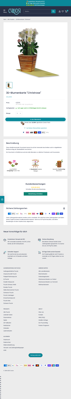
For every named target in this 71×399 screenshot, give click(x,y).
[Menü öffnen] (4, 10)
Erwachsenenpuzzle (9, 298)
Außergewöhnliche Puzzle (10, 271)
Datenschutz (7, 342)
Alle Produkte (11, 19)
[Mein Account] (60, 11)
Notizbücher (6, 325)
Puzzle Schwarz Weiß (9, 284)
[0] (66, 11)
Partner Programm (44, 325)
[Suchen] (53, 11)
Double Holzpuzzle (8, 282)
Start (4, 19)
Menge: (8, 113)
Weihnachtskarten (44, 284)
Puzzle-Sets (6, 300)
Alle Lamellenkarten (44, 271)
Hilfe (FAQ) (42, 317)
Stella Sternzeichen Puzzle (11, 290)
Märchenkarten (43, 274)
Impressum (6, 339)
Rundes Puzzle (7, 287)
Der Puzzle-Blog (43, 322)
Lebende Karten (7, 314)
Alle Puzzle (6, 312)
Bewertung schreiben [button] (35, 194)
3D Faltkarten (7, 322)
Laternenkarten (7, 330)
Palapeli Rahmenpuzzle (10, 276)
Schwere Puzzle (8, 303)
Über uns (41, 312)
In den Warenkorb (35, 119)
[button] (2, 199)
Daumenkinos (7, 317)
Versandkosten (29, 104)
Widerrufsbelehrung (8, 345)
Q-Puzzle (6, 279)
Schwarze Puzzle (8, 292)
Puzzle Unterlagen (8, 295)
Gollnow (9, 97)
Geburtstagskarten (44, 276)
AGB (4, 350)
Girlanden (6, 328)
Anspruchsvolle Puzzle (9, 274)
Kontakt (41, 314)
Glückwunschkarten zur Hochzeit (48, 282)
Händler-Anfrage (43, 320)
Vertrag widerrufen (35, 355)
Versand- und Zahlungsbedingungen (13, 347)
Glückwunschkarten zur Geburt (47, 279)
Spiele (5, 320)
